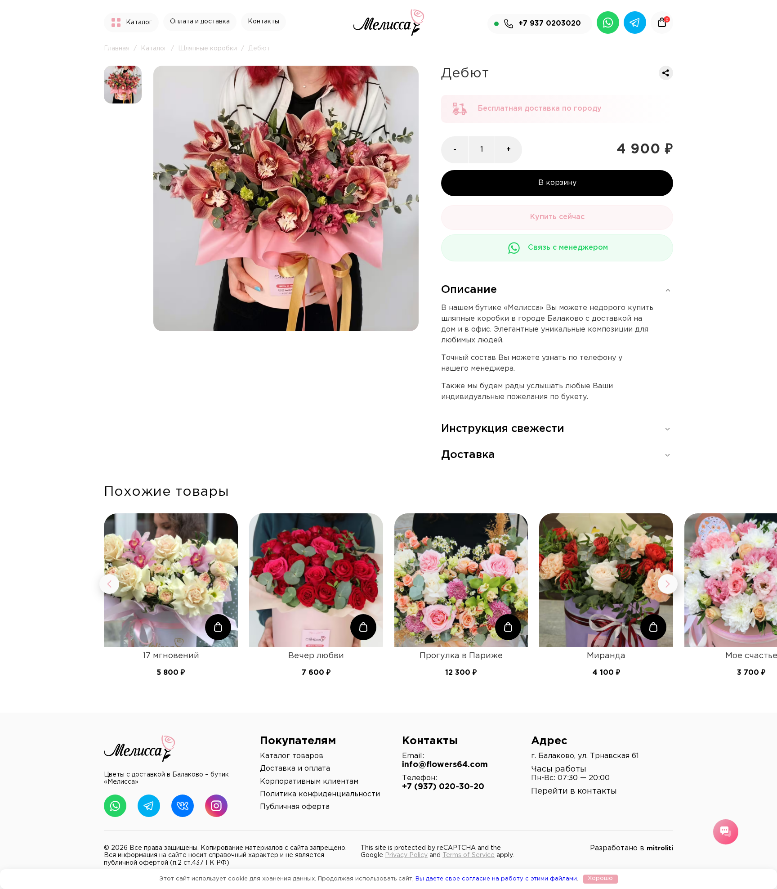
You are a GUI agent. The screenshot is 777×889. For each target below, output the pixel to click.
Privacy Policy (406, 855)
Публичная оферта (295, 807)
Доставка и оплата (295, 768)
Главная (117, 48)
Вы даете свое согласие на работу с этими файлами (496, 878)
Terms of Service (468, 855)
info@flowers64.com (445, 764)
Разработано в (631, 848)
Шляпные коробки (207, 48)
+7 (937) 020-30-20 (443, 786)
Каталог (154, 48)
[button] (218, 627)
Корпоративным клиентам (309, 781)
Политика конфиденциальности (320, 794)
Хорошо (600, 878)
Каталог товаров (291, 756)
